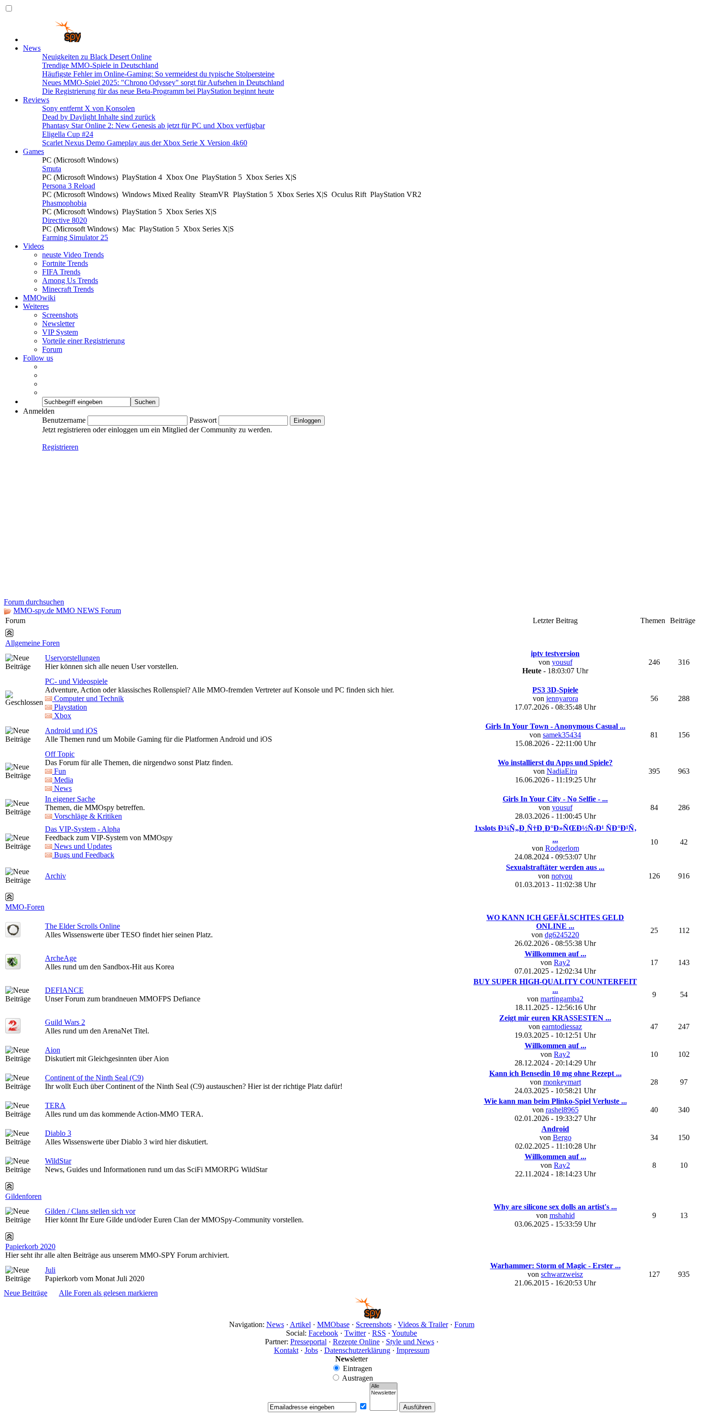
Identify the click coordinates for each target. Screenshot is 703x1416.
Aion (52, 1050)
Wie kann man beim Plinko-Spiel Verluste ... (555, 1101)
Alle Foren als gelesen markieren (108, 1293)
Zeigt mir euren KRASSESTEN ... (555, 1018)
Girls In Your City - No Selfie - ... (555, 799)
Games (33, 151)
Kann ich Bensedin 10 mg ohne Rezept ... (555, 1073)
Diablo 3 (58, 1133)
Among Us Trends (70, 280)
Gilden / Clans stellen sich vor (90, 1211)
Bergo (562, 1137)
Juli (50, 1270)
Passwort (203, 420)
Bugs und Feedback (83, 855)
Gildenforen (23, 1196)
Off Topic (60, 754)
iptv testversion (555, 653)
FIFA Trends (61, 272)
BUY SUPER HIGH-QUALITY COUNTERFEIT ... (555, 985)
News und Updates (82, 846)
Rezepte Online (356, 1342)
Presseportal (308, 1342)
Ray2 (562, 962)
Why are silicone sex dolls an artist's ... (555, 1207)
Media (62, 780)
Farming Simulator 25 (75, 237)
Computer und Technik (88, 698)
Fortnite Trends (65, 263)
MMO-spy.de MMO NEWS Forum (67, 610)
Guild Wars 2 (65, 1022)
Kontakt (286, 1350)
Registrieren (60, 447)
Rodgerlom (562, 848)
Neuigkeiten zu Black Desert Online (97, 57)
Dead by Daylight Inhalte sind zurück (98, 117)
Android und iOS (71, 730)
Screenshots (60, 315)
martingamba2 (561, 999)
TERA (55, 1105)
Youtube (404, 1333)
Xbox (61, 716)
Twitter (355, 1333)
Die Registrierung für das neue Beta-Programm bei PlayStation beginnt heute (158, 91)
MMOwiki (39, 298)
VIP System (60, 332)
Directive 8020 (64, 220)
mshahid (562, 1215)
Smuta (51, 169)
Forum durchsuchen (34, 602)
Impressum (412, 1350)
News (32, 48)
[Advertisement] (351, 526)
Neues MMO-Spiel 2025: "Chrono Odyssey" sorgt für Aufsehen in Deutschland (163, 82)
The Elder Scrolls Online (82, 926)
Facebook (323, 1333)
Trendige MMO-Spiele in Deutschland (100, 65)
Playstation (69, 707)
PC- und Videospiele (76, 681)
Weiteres (36, 306)
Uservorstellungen (72, 658)
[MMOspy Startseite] (52, 39)
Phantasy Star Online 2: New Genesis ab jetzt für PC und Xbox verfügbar (153, 125)
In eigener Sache (70, 799)
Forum (52, 349)
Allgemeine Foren (32, 643)
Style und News (410, 1342)
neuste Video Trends (73, 255)
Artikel (300, 1324)
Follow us (38, 358)
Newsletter (58, 323)
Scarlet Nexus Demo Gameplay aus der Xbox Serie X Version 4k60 (144, 143)
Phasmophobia (64, 203)
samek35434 (562, 735)
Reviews (36, 100)
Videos (33, 246)
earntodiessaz (562, 1026)
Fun (59, 771)
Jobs (311, 1350)
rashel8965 (562, 1110)
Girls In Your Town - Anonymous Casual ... (555, 726)
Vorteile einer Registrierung (83, 341)
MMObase (333, 1324)
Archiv (55, 876)
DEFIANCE (64, 990)
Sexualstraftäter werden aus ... (555, 867)
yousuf (562, 662)
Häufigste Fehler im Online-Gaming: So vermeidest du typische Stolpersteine (158, 74)
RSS (379, 1333)
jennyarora (562, 698)
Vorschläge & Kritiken (87, 816)
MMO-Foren (24, 907)
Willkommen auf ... (555, 954)
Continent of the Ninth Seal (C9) (94, 1078)
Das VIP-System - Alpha (82, 829)
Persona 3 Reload (68, 186)
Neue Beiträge (25, 1293)
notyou (561, 876)
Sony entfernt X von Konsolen (88, 108)
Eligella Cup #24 (67, 134)
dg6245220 (562, 935)
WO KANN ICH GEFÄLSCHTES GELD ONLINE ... (555, 921)
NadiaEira (562, 771)
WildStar (58, 1161)
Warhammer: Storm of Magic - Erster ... (555, 1266)
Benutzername (64, 420)
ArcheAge (61, 958)
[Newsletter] (383, 1393)
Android (555, 1129)
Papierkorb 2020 (30, 1246)
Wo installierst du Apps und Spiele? (555, 762)
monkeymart (562, 1082)
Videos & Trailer (423, 1324)
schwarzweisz (562, 1274)
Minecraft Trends (68, 289)
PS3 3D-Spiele (555, 690)
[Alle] (383, 1386)
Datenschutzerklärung (357, 1350)
